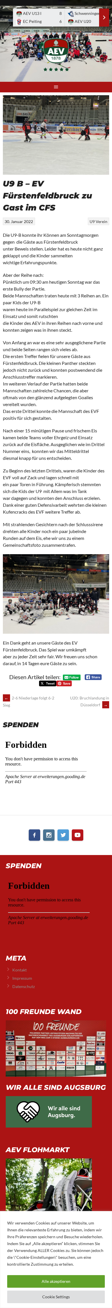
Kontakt (19, 969)
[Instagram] (49, 835)
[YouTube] (77, 835)
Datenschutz (23, 986)
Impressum (22, 978)
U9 (92, 221)
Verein (101, 221)
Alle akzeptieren (56, 1281)
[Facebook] (34, 835)
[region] (56, 1259)
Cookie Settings (56, 1296)
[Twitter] (63, 835)
